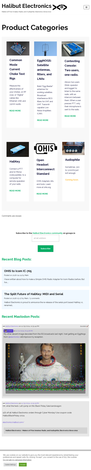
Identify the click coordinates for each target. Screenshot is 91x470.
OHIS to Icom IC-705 (18, 271)
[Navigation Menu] (86, 7)
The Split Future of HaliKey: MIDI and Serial (33, 294)
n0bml (9, 331)
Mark (26, 275)
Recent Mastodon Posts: (21, 317)
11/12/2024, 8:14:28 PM (24, 331)
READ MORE (15, 111)
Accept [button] (22, 464)
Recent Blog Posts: (17, 259)
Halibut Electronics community (48, 233)
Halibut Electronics (12, 326)
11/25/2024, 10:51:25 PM (30, 403)
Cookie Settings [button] (10, 464)
